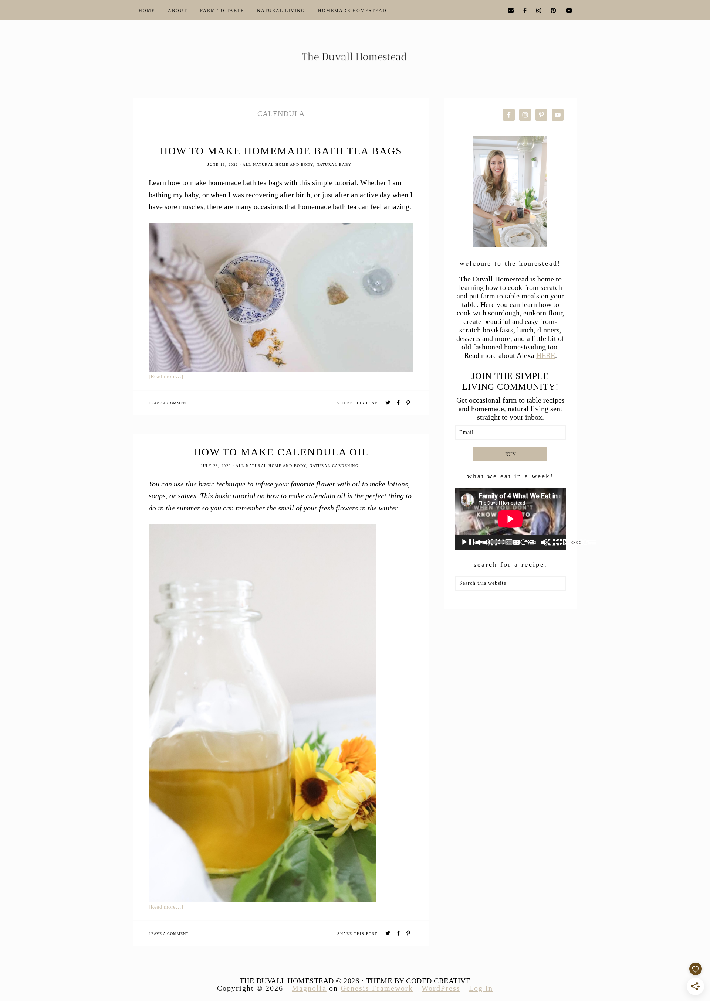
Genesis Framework (377, 988)
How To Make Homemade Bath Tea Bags (281, 151)
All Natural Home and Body (278, 165)
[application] (510, 519)
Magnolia (309, 988)
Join (510, 454)
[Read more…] (166, 376)
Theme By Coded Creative (418, 981)
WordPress (441, 988)
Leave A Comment (169, 403)
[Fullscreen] (589, 542)
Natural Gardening (334, 466)
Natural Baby (334, 165)
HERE (545, 355)
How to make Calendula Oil (281, 452)
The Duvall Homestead (355, 59)
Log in (481, 988)
